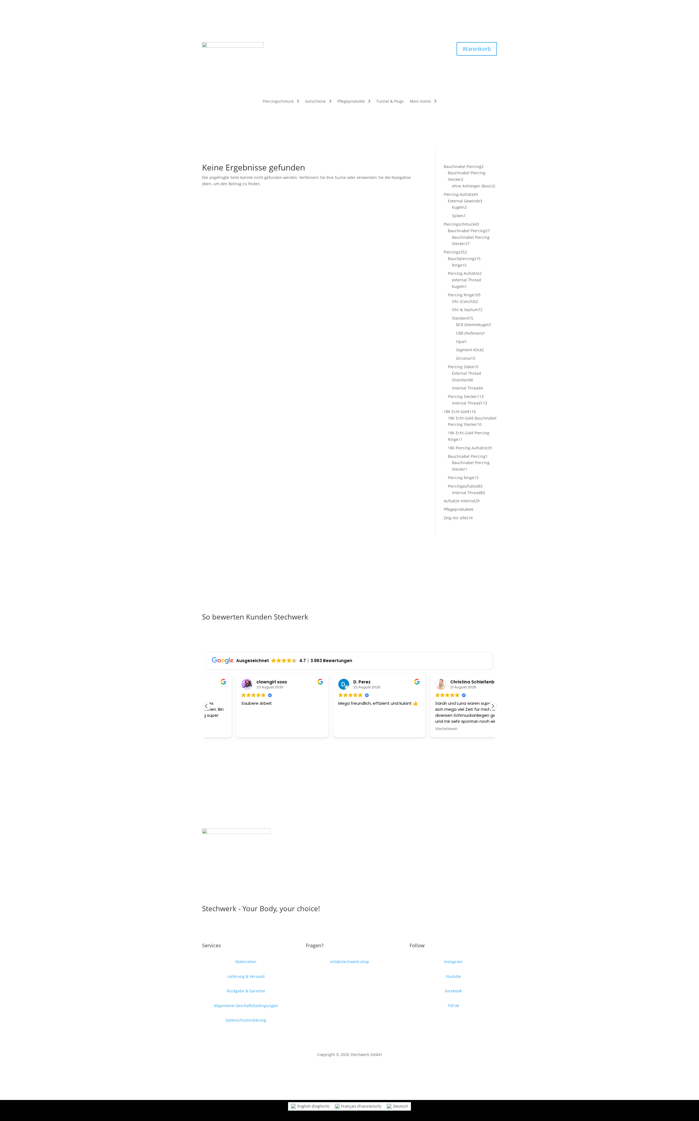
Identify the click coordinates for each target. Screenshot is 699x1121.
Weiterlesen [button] (416, 729)
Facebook (453, 990)
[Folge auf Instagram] (349, 46)
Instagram (453, 961)
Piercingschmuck (278, 101)
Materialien (245, 961)
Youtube (453, 976)
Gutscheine (315, 101)
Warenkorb (477, 48)
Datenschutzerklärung (246, 1020)
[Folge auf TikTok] (360, 46)
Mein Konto (420, 101)
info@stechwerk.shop (349, 961)
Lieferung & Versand (246, 976)
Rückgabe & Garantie (246, 990)
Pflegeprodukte (351, 101)
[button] (492, 706)
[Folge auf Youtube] (338, 46)
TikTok (453, 1005)
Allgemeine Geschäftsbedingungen (246, 1005)
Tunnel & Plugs (390, 101)
